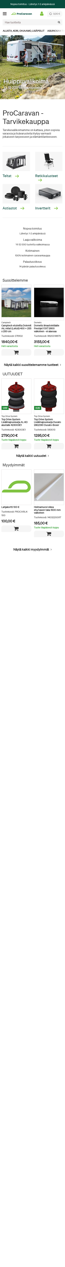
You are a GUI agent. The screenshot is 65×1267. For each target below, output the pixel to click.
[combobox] (32, 22)
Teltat (7, 176)
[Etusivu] (21, 14)
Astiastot (10, 208)
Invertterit (43, 208)
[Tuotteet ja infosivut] (6, 14)
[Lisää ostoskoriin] (16, 352)
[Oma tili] (41, 14)
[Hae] (59, 22)
